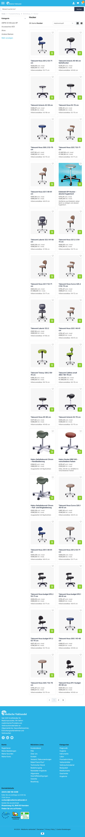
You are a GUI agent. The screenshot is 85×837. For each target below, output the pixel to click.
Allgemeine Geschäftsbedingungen (39, 774)
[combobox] (37, 9)
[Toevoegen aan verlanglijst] (53, 33)
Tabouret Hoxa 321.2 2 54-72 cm (69, 241)
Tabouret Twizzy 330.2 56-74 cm (42, 374)
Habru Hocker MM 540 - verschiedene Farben (68, 460)
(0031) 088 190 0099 (10, 792)
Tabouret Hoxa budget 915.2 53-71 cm (42, 595)
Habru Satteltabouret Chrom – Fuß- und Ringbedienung (42, 506)
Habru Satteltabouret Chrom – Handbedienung (42, 460)
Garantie (34, 779)
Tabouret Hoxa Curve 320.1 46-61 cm (70, 506)
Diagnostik (64, 748)
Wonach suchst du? (9, 9)
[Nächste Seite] (63, 700)
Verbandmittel (65, 762)
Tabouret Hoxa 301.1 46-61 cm (41, 551)
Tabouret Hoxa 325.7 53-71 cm (69, 148)
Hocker (35, 14)
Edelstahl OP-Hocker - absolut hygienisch (67, 193)
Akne (3, 30)
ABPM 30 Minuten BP (10, 23)
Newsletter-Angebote (39, 771)
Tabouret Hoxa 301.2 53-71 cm (41, 62)
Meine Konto (6, 756)
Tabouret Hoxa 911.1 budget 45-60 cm (70, 684)
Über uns (34, 754)
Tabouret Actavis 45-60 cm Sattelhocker (70, 62)
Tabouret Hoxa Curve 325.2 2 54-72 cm (70, 285)
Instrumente (64, 754)
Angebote (63, 776)
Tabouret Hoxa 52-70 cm (69, 105)
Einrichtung (26, 14)
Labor (62, 756)
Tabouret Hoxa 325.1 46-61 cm (69, 329)
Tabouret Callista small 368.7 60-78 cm (68, 374)
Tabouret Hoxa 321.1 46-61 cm (41, 193)
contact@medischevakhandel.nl (14, 800)
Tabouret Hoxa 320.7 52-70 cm (42, 684)
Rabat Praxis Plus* (37, 762)
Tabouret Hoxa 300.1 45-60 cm (70, 639)
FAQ (32, 751)
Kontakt (33, 756)
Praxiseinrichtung (14, 14)
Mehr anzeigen (7, 38)
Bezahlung (34, 782)
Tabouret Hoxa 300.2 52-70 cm (42, 148)
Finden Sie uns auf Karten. (12, 808)
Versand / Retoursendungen (41, 759)
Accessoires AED (8, 27)
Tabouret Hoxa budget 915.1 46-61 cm (70, 595)
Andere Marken (7, 34)
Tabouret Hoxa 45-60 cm (41, 417)
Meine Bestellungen (9, 751)
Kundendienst (36, 748)
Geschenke (64, 773)
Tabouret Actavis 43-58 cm (42, 105)
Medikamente (65, 771)
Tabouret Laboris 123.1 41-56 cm (42, 241)
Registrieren (6, 748)
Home (3, 14)
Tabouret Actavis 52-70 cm (70, 417)
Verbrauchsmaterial (67, 765)
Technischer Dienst (38, 765)
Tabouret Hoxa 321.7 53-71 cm (41, 285)
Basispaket (64, 768)
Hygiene (63, 751)
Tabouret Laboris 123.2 (40, 328)
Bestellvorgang (36, 768)
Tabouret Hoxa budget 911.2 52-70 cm (42, 639)
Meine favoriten (7, 754)
